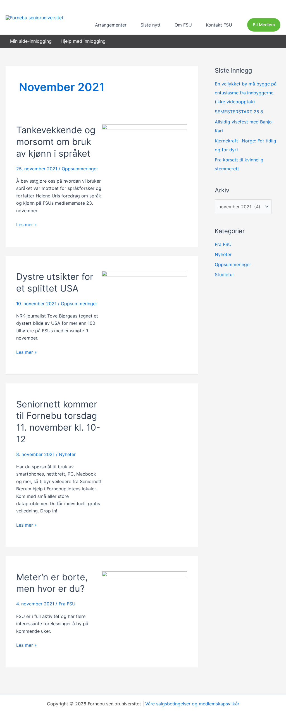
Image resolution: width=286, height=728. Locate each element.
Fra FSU (67, 604)
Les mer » (26, 224)
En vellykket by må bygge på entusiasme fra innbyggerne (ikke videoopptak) (246, 92)
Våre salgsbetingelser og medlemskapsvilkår (192, 703)
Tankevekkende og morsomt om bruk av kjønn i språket (56, 142)
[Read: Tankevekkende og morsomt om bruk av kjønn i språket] (144, 156)
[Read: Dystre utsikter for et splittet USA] (144, 299)
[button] (129, 25)
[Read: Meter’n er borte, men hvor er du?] (144, 599)
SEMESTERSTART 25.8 (239, 111)
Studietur (224, 274)
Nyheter (67, 454)
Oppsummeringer (80, 168)
